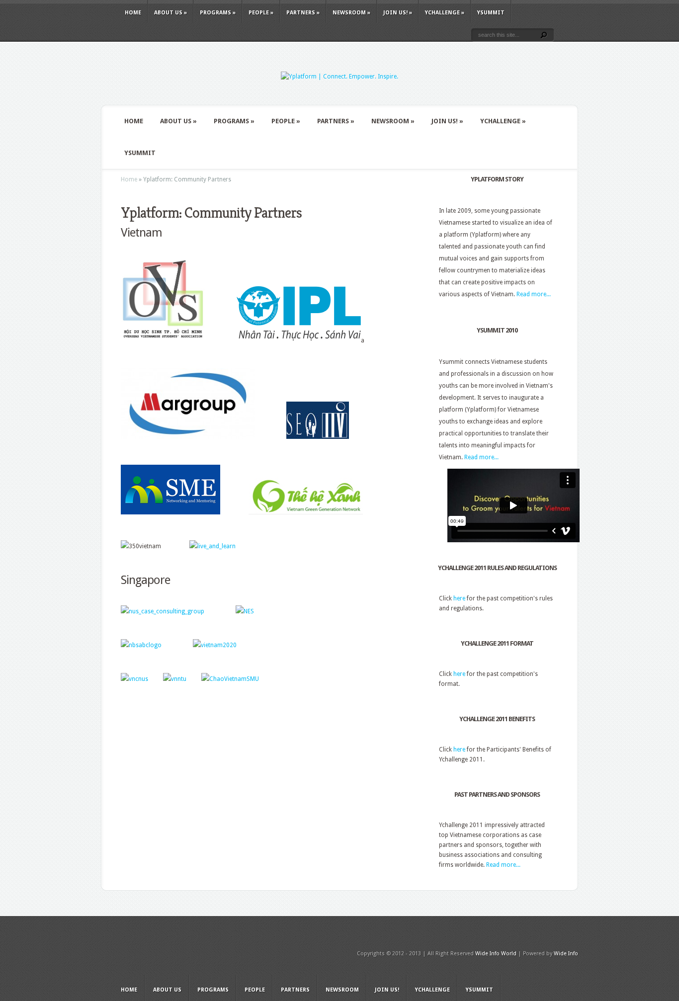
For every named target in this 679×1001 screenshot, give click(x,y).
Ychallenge (444, 12)
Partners (303, 12)
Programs (218, 12)
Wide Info (566, 953)
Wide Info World (495, 953)
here (459, 598)
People (261, 12)
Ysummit (491, 12)
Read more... (533, 294)
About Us (170, 12)
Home (133, 12)
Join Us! (397, 12)
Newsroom (351, 12)
